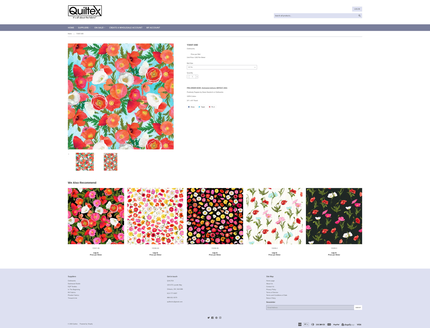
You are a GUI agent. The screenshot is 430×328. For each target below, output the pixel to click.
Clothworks (72, 281)
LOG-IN (357, 9)
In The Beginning (74, 289)
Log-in (96, 253)
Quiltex (75, 324)
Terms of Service (272, 292)
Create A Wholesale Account (125, 27)
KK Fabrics (72, 292)
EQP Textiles (72, 286)
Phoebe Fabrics (73, 295)
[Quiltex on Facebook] (212, 318)
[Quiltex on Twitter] (208, 318)
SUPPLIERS (83, 27)
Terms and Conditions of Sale (276, 295)
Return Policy (271, 298)
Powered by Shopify (86, 324)
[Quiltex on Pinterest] (216, 318)
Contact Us (270, 286)
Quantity (190, 73)
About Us (269, 284)
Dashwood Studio (74, 284)
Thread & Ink (72, 298)
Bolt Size (190, 63)
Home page (270, 281)
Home (71, 27)
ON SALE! (99, 27)
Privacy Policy (271, 289)
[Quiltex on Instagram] (220, 318)
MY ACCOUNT (153, 27)
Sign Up (358, 308)
